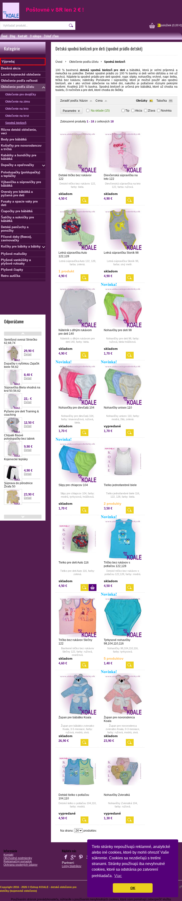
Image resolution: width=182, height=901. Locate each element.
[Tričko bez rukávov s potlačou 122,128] (123, 558)
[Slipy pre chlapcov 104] (77, 481)
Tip (127, 110)
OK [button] (132, 888)
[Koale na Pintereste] (81, 859)
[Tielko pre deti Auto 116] (77, 558)
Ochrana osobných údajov (20, 864)
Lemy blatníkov (71, 866)
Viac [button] (118, 876)
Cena (99, 100)
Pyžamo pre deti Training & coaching (21, 413)
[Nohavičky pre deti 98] (123, 326)
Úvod (4, 35)
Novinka (166, 110)
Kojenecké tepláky (16, 459)
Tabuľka (161, 100)
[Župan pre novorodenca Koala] (123, 713)
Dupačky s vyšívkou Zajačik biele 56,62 (21, 365)
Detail (28, 354)
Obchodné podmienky (18, 858)
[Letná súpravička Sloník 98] (123, 249)
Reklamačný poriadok (18, 861)
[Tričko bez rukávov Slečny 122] (77, 636)
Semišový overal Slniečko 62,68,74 (20, 341)
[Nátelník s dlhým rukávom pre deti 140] (77, 326)
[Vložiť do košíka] (92, 587)
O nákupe (35, 35)
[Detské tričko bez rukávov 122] (77, 171)
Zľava (151, 110)
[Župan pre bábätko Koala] (77, 713)
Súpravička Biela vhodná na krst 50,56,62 (22, 389)
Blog (12, 35)
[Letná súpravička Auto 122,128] (77, 249)
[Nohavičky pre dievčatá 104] (77, 403)
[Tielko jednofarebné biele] (123, 481)
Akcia (138, 110)
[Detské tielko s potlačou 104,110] (77, 791)
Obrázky (141, 100)
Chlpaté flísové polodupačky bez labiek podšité (19, 439)
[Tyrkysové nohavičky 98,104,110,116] (123, 636)
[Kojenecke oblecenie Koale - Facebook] (65, 859)
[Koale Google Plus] (73, 859)
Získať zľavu (51, 35)
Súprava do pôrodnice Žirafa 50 (18, 485)
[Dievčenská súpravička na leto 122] (123, 171)
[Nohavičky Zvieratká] (123, 791)
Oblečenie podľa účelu (84, 61)
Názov (83, 100)
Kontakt (22, 35)
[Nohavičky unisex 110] (123, 403)
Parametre (71, 111)
